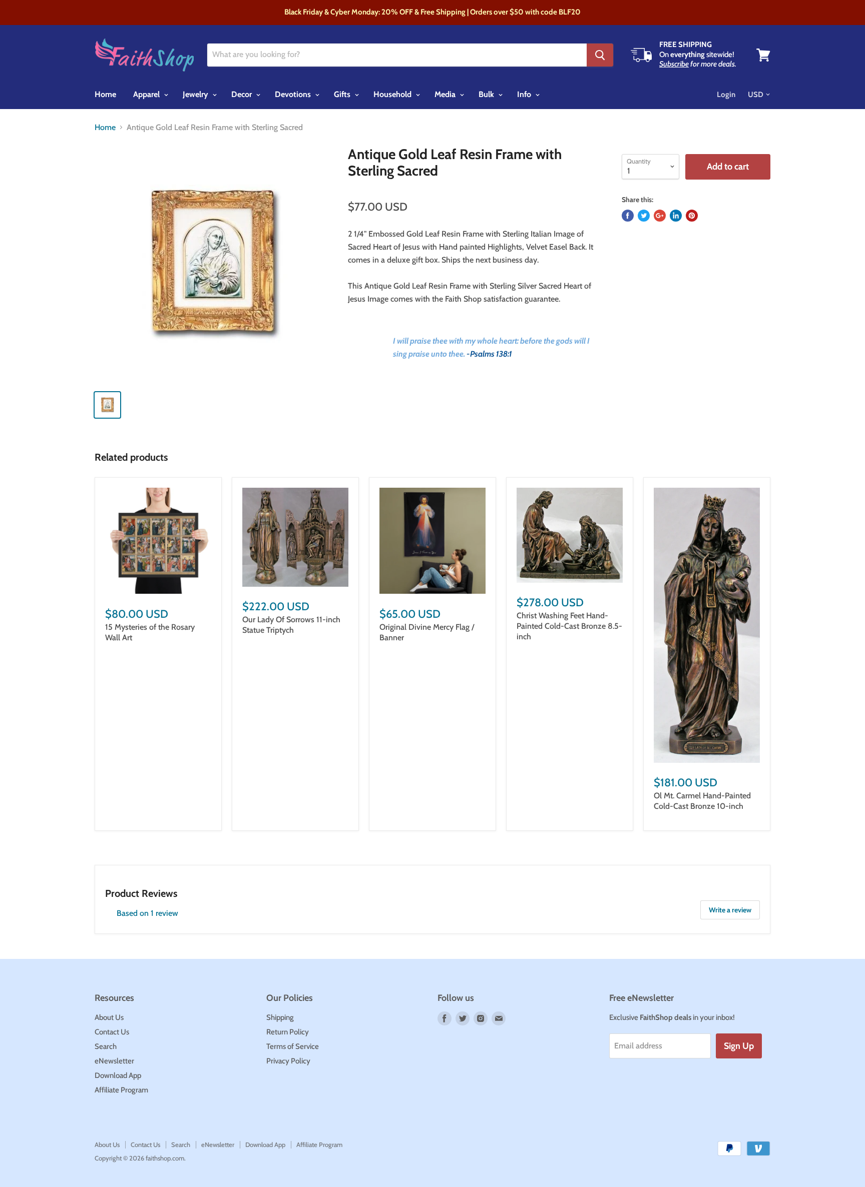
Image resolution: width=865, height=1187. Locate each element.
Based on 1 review (147, 913)
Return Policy (287, 1031)
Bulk (487, 94)
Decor (242, 94)
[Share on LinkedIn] (676, 216)
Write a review (730, 909)
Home (105, 94)
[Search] (600, 55)
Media (446, 94)
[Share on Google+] (660, 216)
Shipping (280, 1017)
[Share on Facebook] (628, 216)
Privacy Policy (288, 1060)
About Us (109, 1017)
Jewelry (196, 94)
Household (393, 94)
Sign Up (739, 1045)
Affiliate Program (121, 1089)
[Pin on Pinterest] (692, 216)
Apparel (147, 94)
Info (525, 94)
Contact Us (112, 1031)
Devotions (294, 94)
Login (726, 94)
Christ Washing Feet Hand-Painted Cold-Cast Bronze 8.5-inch (569, 626)
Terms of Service (292, 1046)
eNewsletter (114, 1060)
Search (106, 1046)
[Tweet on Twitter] (644, 216)
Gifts (343, 94)
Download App (118, 1075)
